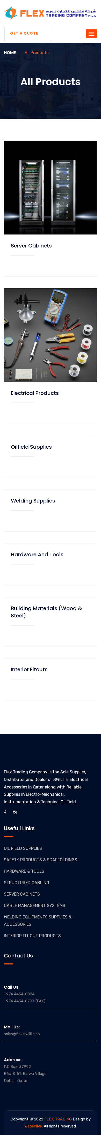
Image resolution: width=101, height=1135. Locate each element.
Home (10, 53)
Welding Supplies (33, 500)
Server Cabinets (31, 245)
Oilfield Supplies (31, 447)
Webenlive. (33, 1126)
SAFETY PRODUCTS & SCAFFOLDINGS (40, 859)
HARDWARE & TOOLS (24, 871)
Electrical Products (35, 393)
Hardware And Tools (37, 554)
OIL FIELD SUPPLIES (23, 848)
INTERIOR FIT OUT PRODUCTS (32, 935)
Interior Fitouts (29, 669)
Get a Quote (24, 33)
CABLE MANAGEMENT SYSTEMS (34, 905)
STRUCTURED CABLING (26, 882)
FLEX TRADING (57, 1119)
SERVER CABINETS (22, 894)
